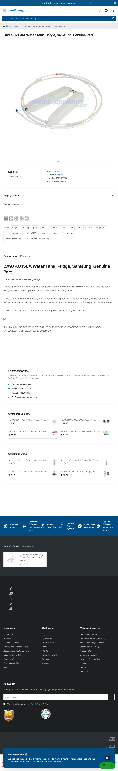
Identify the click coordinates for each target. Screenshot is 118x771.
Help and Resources (90, 628)
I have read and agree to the (27, 704)
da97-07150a (31, 233)
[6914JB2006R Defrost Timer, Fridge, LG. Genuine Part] (106, 433)
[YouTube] (10, 608)
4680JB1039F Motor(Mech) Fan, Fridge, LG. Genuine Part (81, 420)
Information (9, 628)
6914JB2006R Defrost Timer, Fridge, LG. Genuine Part (81, 431)
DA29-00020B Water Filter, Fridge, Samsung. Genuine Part (81, 471)
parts (35, 227)
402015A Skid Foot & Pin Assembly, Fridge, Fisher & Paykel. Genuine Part (29, 420)
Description (10, 256)
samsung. (69, 233)
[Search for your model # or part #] (113, 18)
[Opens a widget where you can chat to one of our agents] (107, 766)
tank (71, 227)
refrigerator (100, 227)
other (7, 233)
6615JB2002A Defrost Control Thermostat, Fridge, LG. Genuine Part (29, 431)
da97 (44, 227)
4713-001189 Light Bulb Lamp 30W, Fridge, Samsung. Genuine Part (81, 460)
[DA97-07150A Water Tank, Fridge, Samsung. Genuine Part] (11, 559)
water (63, 227)
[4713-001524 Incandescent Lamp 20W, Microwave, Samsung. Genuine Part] (54, 473)
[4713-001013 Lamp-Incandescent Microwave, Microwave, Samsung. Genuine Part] (54, 461)
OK (107, 758)
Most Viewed (28, 546)
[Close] (115, 3)
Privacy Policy (54, 761)
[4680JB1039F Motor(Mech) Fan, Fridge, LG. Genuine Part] (106, 421)
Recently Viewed (10, 546)
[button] (26, 2)
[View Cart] (112, 10)
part (90, 227)
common (17, 233)
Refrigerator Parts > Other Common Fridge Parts (27, 239)
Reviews (25, 256)
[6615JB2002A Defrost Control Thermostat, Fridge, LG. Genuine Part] (54, 433)
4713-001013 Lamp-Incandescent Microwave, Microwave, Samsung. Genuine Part (29, 460)
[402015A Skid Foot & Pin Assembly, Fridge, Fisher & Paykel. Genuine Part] (54, 421)
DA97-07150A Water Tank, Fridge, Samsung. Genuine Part (32, 556)
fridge (14, 227)
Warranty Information (12, 204)
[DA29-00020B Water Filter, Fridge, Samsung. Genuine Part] (106, 473)
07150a (53, 227)
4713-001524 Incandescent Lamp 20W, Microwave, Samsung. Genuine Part (29, 471)
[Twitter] (11, 598)
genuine (80, 227)
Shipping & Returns (11, 195)
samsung (25, 227)
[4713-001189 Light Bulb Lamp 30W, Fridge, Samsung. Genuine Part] (106, 461)
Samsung (59, 175)
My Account (48, 628)
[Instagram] (10, 593)
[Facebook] (10, 589)
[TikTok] (10, 603)
